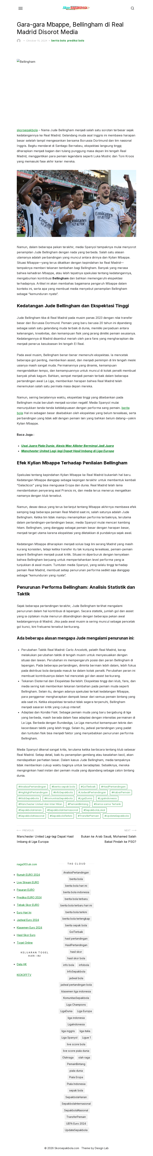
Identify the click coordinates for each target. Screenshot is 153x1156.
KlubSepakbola (29, 798)
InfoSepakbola (64, 792)
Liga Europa (84, 1011)
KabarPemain (121, 792)
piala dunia (76, 1070)
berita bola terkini (76, 912)
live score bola (76, 1044)
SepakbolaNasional (32, 815)
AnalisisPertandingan (33, 786)
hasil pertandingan (76, 938)
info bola (68, 965)
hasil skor (76, 951)
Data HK (22, 964)
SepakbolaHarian (31, 810)
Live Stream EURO (28, 882)
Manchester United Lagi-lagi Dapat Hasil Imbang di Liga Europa (67, 451)
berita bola (58, 40)
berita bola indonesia (76, 892)
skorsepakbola (27, 130)
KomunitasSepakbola (59, 798)
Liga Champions (76, 1004)
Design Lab (102, 1148)
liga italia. (85, 1031)
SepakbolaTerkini (61, 815)
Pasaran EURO (26, 889)
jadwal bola (76, 978)
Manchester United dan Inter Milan (41, 804)
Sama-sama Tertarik (108, 804)
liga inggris (68, 1031)
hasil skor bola (76, 958)
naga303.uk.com (27, 864)
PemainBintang (78, 804)
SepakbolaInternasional (63, 810)
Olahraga (68, 1057)
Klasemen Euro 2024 (29, 927)
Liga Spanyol (69, 1037)
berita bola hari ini (76, 885)
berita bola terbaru (76, 898)
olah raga (84, 1057)
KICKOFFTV (24, 974)
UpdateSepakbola (117, 815)
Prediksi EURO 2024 (29, 897)
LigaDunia (86, 798)
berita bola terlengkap (76, 918)
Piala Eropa (76, 1077)
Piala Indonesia (76, 1083)
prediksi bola (75, 40)
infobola (84, 965)
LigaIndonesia (108, 798)
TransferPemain (89, 815)
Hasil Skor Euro (26, 935)
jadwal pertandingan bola (76, 984)
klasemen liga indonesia (76, 991)
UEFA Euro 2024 (76, 1123)
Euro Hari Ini (24, 912)
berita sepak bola (64, 786)
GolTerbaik (89, 786)
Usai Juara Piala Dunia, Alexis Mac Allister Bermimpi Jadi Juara (67, 446)
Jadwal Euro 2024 (28, 919)
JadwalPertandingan (93, 792)
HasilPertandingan (114, 786)
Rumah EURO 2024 (28, 874)
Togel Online (25, 942)
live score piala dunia (76, 1050)
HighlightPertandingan (34, 792)
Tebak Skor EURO (28, 904)
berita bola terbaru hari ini (76, 905)
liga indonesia (76, 1017)
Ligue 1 (86, 1037)
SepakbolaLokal (95, 810)
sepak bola (76, 1090)
